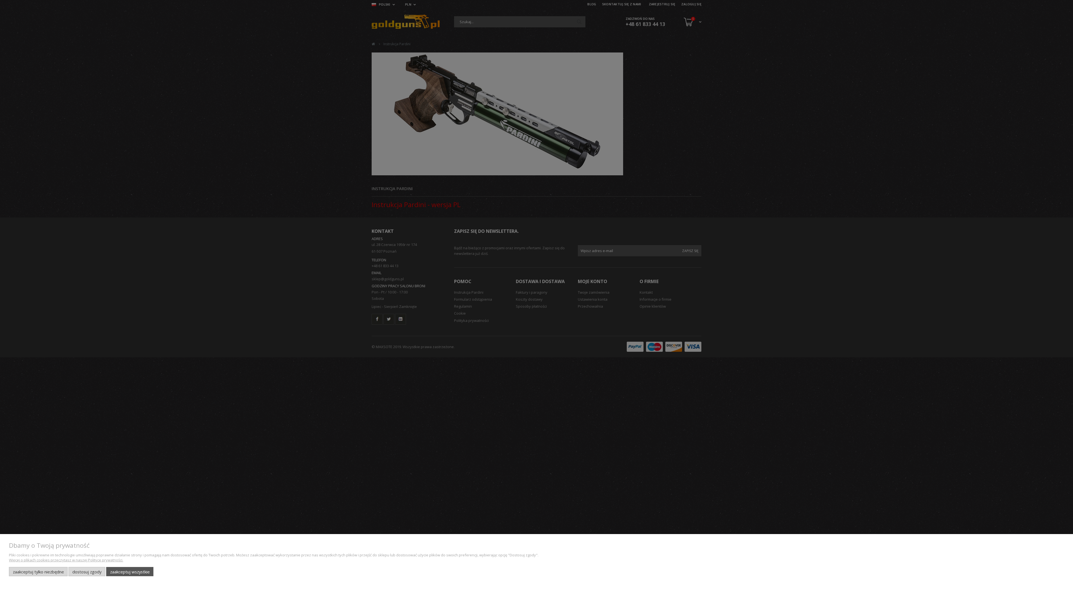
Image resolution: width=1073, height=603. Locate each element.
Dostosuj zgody (86, 572)
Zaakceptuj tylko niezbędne (38, 572)
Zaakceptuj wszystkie (130, 572)
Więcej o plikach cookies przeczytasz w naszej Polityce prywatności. (66, 560)
